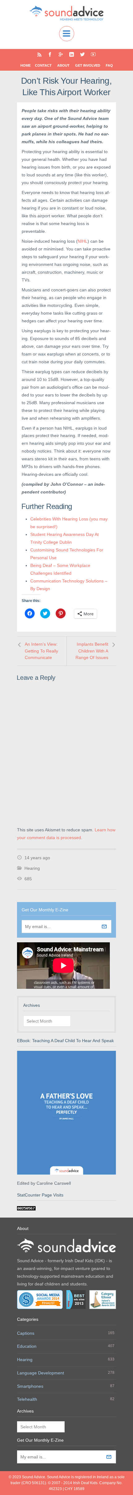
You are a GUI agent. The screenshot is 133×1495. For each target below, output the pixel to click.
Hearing (32, 868)
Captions (25, 1333)
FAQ (109, 65)
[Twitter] (82, 54)
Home (25, 65)
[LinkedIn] (71, 54)
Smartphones (30, 1386)
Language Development (40, 1372)
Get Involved (87, 65)
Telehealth (27, 1399)
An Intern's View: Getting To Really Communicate (41, 651)
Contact (43, 65)
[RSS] (39, 54)
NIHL (83, 241)
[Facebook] (50, 54)
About (63, 65)
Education (26, 1346)
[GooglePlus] (60, 54)
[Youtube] (93, 54)
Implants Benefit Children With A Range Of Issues (91, 651)
